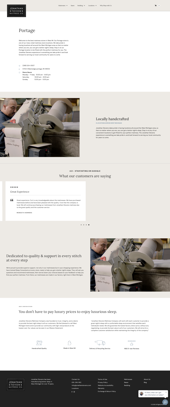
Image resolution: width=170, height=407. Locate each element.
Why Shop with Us (106, 5)
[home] (24, 5)
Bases (72, 5)
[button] (157, 5)
